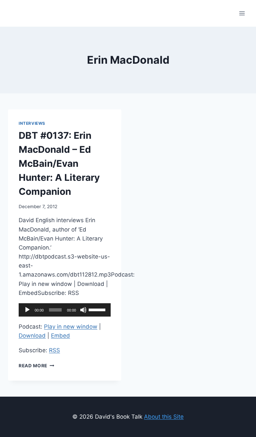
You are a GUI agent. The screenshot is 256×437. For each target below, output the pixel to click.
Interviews (32, 123)
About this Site (164, 416)
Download (32, 335)
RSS (54, 350)
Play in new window (70, 326)
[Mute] (83, 310)
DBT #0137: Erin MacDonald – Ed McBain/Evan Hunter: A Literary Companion (59, 163)
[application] (65, 310)
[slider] (98, 309)
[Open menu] (242, 13)
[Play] (27, 310)
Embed (60, 335)
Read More (36, 365)
